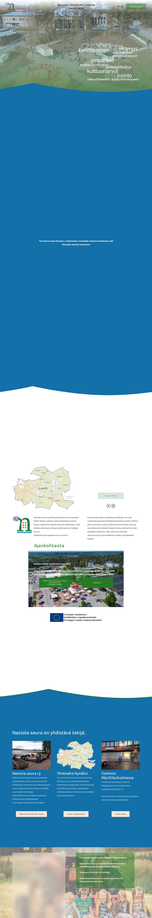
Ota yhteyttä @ (136, 7)
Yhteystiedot (76, 5)
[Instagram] (122, 6)
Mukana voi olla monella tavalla (31, 814)
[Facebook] (119, 6)
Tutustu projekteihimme (76, 814)
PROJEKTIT (97, 583)
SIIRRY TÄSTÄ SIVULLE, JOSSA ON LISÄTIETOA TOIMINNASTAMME (54, 583)
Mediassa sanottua (110, 496)
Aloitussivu (63, 5)
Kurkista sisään (120, 814)
